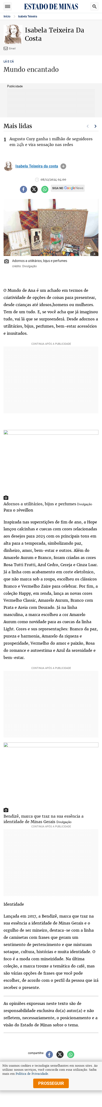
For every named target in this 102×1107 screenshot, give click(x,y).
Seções (8, 6)
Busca (94, 6)
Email (12, 48)
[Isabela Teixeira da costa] (8, 166)
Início (7, 16)
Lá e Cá (9, 61)
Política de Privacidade (32, 1074)
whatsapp (44, 189)
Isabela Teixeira (27, 16)
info (63, 166)
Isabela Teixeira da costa (36, 166)
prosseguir (51, 1083)
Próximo (95, 126)
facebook (23, 189)
